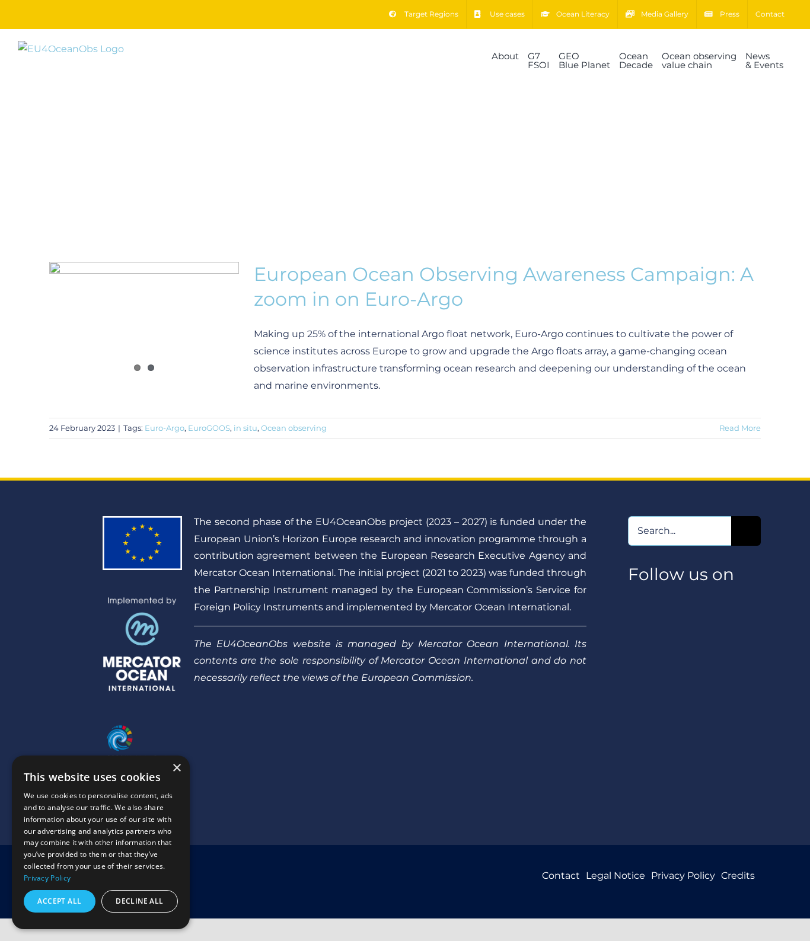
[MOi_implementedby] (142, 601)
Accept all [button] (59, 901)
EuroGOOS (209, 428)
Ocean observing (294, 428)
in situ (245, 428)
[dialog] (101, 842)
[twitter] (633, 601)
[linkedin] (679, 601)
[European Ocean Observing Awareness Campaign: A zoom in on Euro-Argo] (144, 322)
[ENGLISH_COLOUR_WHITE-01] (142, 722)
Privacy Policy (47, 878)
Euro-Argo (164, 428)
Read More (740, 428)
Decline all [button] (139, 901)
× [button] (176, 768)
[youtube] (656, 601)
